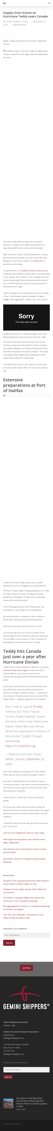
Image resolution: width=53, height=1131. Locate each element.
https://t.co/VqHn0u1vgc (20, 746)
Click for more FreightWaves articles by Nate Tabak (23, 833)
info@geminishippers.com (13, 1038)
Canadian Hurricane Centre (31, 270)
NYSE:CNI (37, 261)
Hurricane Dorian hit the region (15, 670)
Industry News (19, 24)
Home (5, 41)
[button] (49, 3)
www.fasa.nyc (8, 1035)
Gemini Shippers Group (17, 21)
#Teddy (38, 706)
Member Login (9, 1025)
